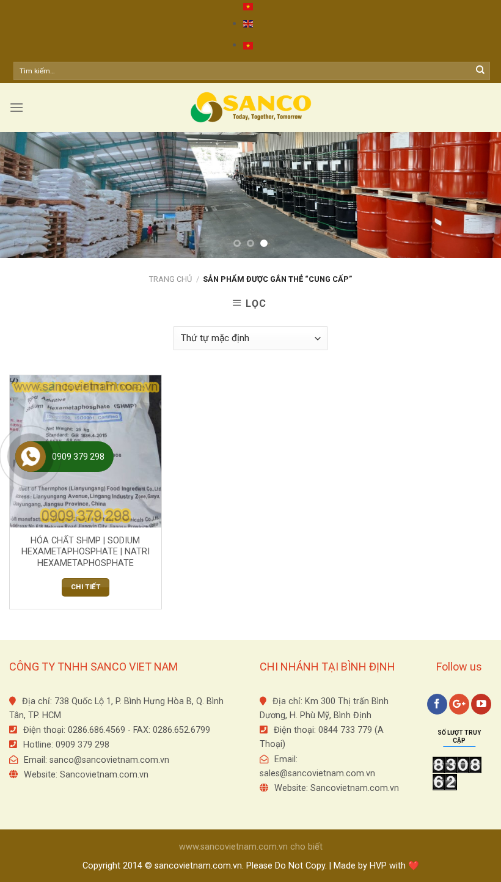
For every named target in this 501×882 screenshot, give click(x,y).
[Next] (475, 194)
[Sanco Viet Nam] (250, 107)
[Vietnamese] (248, 6)
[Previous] (26, 194)
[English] (248, 23)
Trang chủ (170, 279)
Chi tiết (85, 586)
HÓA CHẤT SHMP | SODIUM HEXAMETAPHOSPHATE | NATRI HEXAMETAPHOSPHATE (85, 551)
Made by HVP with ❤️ (376, 866)
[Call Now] (30, 456)
